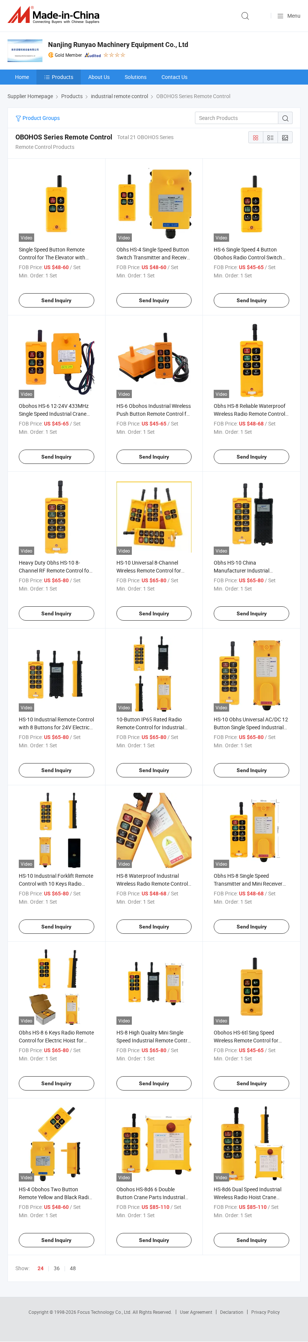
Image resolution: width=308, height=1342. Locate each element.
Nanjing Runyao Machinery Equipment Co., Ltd (118, 44)
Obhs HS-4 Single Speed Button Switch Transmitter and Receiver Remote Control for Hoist (153, 257)
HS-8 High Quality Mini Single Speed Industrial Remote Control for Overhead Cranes (154, 1040)
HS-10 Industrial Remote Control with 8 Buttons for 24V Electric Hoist (56, 727)
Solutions (135, 76)
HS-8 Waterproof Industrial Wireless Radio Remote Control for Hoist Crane (152, 883)
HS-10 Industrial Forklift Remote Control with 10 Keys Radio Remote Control (56, 883)
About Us (99, 76)
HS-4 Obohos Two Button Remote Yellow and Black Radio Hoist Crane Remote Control (55, 1197)
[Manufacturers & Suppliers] (55, 15)
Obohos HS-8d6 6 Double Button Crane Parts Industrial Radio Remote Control (150, 1197)
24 (41, 1268)
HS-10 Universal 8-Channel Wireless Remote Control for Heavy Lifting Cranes (148, 570)
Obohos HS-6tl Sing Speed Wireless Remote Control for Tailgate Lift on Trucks (246, 1040)
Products (62, 76)
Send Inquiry (56, 300)
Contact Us (174, 76)
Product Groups (40, 117)
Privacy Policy (265, 1312)
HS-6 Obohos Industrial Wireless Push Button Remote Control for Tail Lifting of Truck (153, 413)
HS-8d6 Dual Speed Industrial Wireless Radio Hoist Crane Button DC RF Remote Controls (249, 1197)
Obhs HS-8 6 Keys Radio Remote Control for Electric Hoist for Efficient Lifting (56, 1040)
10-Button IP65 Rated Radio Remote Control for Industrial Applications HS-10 (150, 727)
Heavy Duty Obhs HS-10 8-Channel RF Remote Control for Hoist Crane (55, 570)
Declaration (231, 1312)
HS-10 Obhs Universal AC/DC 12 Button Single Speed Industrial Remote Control (251, 727)
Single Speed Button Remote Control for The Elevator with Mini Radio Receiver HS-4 (52, 257)
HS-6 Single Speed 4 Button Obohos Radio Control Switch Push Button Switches (248, 257)
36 (57, 1268)
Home (22, 76)
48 (73, 1268)
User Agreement (196, 1312)
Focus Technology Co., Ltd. (105, 1312)
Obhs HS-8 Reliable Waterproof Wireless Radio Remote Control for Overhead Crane (249, 413)
